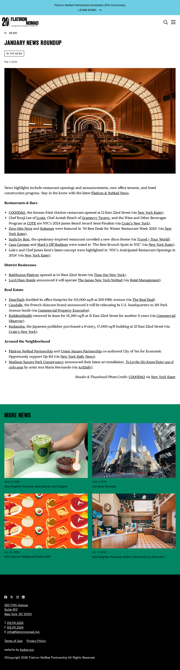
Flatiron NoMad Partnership (31, 351)
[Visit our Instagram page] (18, 597)
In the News (14, 53)
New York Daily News (77, 356)
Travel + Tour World (153, 239)
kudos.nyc (27, 650)
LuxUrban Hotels (22, 280)
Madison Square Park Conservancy (36, 362)
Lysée (40, 218)
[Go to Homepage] (20, 22)
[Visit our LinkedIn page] (23, 597)
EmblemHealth (20, 316)
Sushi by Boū (19, 239)
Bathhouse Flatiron (24, 275)
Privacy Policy (36, 641)
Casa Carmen (19, 244)
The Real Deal (143, 300)
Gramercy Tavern (96, 218)
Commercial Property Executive (63, 310)
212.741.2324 (15, 627)
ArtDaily (84, 367)
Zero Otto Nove (20, 228)
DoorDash (17, 300)
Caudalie (15, 305)
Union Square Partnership (81, 351)
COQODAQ (17, 212)
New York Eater (150, 212)
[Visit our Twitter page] (12, 597)
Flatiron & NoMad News (110, 193)
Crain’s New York (135, 223)
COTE (31, 223)
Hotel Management (144, 280)
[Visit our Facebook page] (6, 597)
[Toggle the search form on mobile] (166, 22)
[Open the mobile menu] (173, 22)
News (13, 33)
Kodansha (17, 326)
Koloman (47, 228)
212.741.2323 (15, 623)
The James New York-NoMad (100, 280)
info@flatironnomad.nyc (23, 632)
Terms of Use (13, 641)
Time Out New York (109, 275)
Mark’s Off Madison (52, 244)
